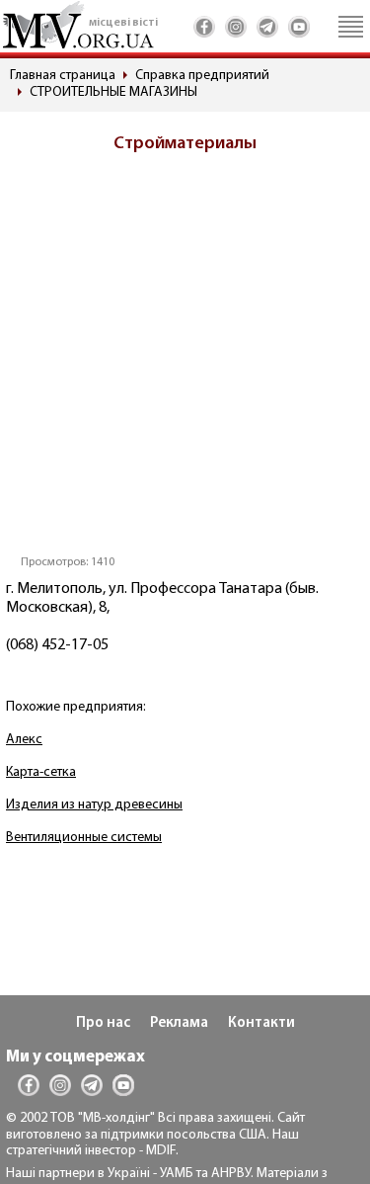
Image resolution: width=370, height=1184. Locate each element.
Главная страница (62, 75)
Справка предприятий (202, 75)
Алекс (24, 739)
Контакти (261, 1023)
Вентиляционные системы (84, 837)
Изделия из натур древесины (94, 805)
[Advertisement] (185, 360)
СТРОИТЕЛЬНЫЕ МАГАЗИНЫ (113, 92)
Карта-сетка (41, 772)
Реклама (179, 1023)
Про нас (103, 1023)
